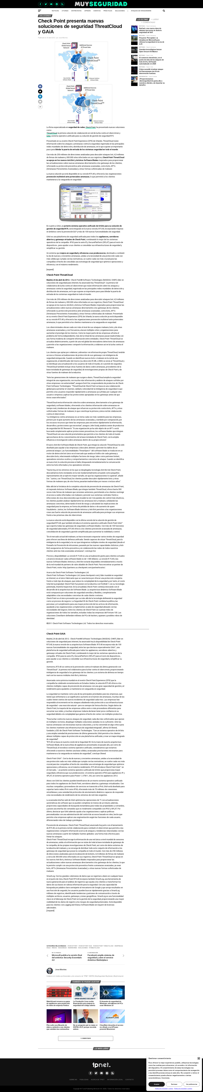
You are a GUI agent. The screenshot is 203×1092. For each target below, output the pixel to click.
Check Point (91, 127)
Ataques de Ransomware (141, 11)
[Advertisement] (86, 929)
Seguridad (63, 948)
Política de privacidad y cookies (164, 1088)
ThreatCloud (52, 133)
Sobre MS (73, 1079)
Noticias (55, 11)
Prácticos (108, 11)
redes (55, 948)
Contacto (129, 1079)
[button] (199, 1058)
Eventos (97, 11)
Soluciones (120, 11)
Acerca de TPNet (98, 1079)
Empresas (119, 946)
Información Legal (115, 1079)
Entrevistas (76, 11)
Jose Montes (63, 38)
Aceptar (156, 1084)
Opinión (87, 11)
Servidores (73, 948)
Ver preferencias (191, 1084)
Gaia (49, 948)
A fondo (65, 11)
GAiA (49, 136)
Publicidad (84, 1079)
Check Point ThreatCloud (103, 946)
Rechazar (174, 1084)
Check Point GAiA (85, 946)
